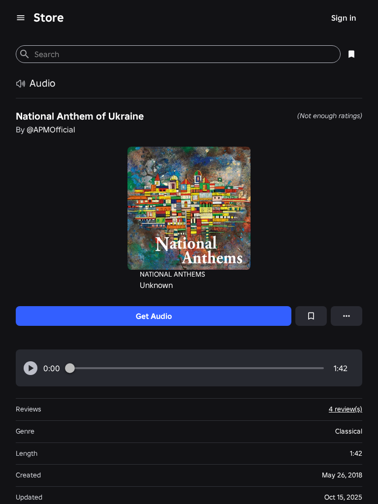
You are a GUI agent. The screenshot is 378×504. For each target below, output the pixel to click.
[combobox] (183, 54)
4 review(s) (345, 409)
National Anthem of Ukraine (80, 116)
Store (48, 17)
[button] (30, 368)
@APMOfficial (51, 129)
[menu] (21, 18)
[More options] (346, 316)
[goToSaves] (351, 54)
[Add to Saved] (311, 316)
